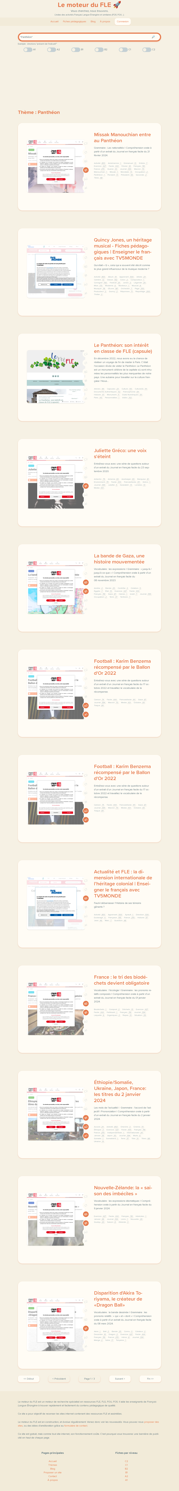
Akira (97, 1331)
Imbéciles (141, 1216)
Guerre (112, 169)
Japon (111, 1136)
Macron (139, 169)
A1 (86, 188)
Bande (110, 588)
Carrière (99, 280)
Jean (98, 921)
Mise (98, 286)
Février (126, 166)
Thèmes (52, 1465)
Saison (111, 1222)
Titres (98, 178)
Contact (52, 1476)
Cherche (125, 1127)
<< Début (29, 1379)
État (108, 591)
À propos (105, 21)
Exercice (100, 166)
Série (109, 1340)
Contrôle (123, 588)
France (99, 169)
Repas (127, 1015)
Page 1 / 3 (89, 1379)
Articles (99, 389)
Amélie (98, 588)
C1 (86, 152)
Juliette (112, 485)
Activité (99, 163)
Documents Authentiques (107, 392)
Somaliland (112, 1139)
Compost (114, 1009)
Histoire (99, 395)
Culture (127, 389)
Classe (112, 280)
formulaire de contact (75, 1426)
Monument (113, 395)
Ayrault (129, 915)
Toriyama (121, 1340)
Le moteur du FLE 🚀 (89, 5)
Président (127, 175)
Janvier (99, 1136)
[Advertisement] (89, 75)
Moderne (110, 286)
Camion (99, 700)
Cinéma (138, 1127)
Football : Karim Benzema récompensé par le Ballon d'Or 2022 (122, 667)
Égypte (98, 591)
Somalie (98, 1139)
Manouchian (100, 172)
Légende (140, 283)
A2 (86, 179)
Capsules (113, 389)
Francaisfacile (132, 482)
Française (114, 918)
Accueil (54, 21)
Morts (136, 1136)
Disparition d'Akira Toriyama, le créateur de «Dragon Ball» (118, 1299)
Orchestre (126, 289)
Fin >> (150, 1379)
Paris (98, 398)
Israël (133, 594)
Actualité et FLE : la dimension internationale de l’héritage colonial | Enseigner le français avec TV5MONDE (123, 884)
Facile (114, 166)
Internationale (135, 1133)
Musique (99, 289)
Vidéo (127, 398)
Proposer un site (53, 1472)
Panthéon (99, 175)
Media (99, 488)
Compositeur (137, 280)
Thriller (98, 294)
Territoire (125, 597)
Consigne (100, 283)
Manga (98, 1340)
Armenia (113, 479)
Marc (108, 921)
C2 (86, 143)
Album (112, 277)
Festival (115, 283)
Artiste (141, 277)
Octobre (139, 703)
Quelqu (99, 1222)
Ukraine (99, 1141)
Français (139, 166)
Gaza (112, 594)
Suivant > (120, 1379)
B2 (86, 161)
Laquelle (99, 1015)
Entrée (143, 163)
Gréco (146, 482)
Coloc (124, 280)
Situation (140, 1015)
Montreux (124, 286)
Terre (113, 597)
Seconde (141, 175)
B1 (86, 170)
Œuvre (113, 289)
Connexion (123, 21)
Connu (128, 1331)
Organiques (113, 1015)
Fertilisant (112, 1012)
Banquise (143, 479)
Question (120, 921)
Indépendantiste (115, 1133)
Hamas (123, 594)
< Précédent (59, 1379)
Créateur (140, 1331)
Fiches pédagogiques (74, 21)
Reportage (143, 292)
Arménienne (114, 163)
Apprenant (126, 277)
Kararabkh (126, 485)
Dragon (113, 1334)
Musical (136, 286)
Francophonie (131, 392)
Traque (99, 705)
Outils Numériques (132, 395)
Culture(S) (141, 389)
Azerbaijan (128, 479)
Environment (101, 482)
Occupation (141, 172)
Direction (142, 915)
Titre (134, 1139)
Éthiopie (99, 1130)
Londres (140, 485)
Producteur (100, 292)
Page (139, 289)
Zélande (123, 1222)
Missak (114, 172)
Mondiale (126, 172)
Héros (125, 1337)
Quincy (113, 292)
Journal (125, 169)
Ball (106, 1331)
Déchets (127, 1009)
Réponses (126, 292)
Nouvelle (136, 1219)
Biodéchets (100, 1009)
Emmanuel (130, 163)
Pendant (113, 175)
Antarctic (99, 479)
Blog (93, 21)
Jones (127, 283)
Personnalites (112, 398)
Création (136, 588)
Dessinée (100, 1334)
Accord (99, 1127)
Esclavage (99, 918)
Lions (124, 1219)
